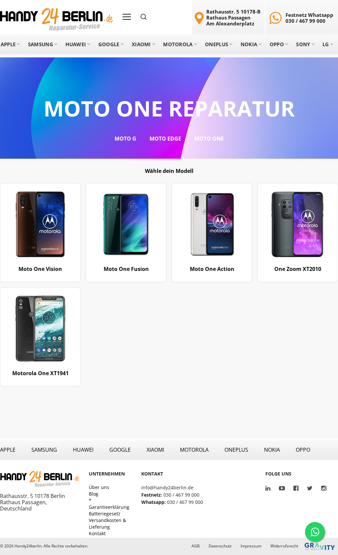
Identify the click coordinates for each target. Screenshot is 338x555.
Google (108, 44)
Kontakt (97, 533)
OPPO (303, 449)
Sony (303, 44)
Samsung (40, 44)
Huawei (75, 44)
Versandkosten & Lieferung (107, 523)
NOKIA (272, 449)
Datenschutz (220, 546)
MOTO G (125, 138)
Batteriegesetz (104, 513)
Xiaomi (141, 44)
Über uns (99, 487)
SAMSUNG (44, 449)
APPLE (8, 449)
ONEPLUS (236, 449)
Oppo (277, 44)
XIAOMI (155, 449)
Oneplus (216, 44)
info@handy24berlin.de (167, 487)
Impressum (251, 546)
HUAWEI (83, 449)
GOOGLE (120, 449)
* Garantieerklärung (109, 503)
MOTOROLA (194, 449)
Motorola (177, 44)
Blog (93, 494)
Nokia (249, 44)
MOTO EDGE (165, 138)
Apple (8, 44)
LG (325, 44)
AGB (195, 546)
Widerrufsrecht (284, 546)
